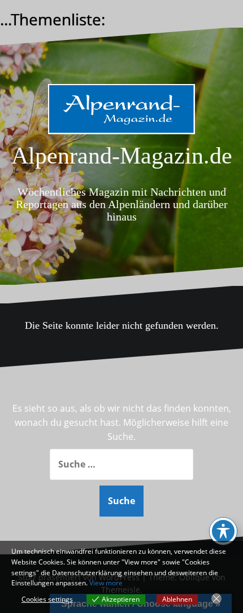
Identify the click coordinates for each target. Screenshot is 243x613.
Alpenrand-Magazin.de (121, 156)
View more (106, 583)
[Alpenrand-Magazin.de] (121, 112)
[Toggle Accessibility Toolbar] (223, 531)
